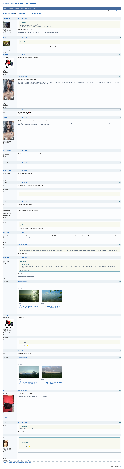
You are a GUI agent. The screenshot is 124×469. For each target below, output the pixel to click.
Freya (5, 76)
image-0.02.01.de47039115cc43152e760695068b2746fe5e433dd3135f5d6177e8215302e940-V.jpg (29, 306)
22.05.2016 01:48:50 (22, 117)
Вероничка (6, 18)
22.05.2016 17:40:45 (22, 182)
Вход (33, 8)
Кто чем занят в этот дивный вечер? (28, 13)
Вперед (27, 15)
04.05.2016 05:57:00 (22, 18)
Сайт (6, 417)
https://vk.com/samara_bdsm (16, 6)
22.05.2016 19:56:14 (22, 208)
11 (16, 15)
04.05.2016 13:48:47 (22, 37)
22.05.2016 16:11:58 (22, 150)
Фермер (5, 54)
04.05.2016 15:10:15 (22, 54)
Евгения (5, 391)
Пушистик (6, 435)
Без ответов (118, 10)
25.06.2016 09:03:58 (22, 422)
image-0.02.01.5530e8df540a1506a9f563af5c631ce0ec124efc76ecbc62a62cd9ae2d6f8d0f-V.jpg (52, 382)
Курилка (12, 13)
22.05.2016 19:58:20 (22, 220)
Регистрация (28, 8)
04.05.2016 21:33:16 (22, 109)
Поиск (22, 8)
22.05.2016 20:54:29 (22, 232)
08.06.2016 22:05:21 (22, 314)
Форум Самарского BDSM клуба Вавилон (19, 3)
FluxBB (119, 466)
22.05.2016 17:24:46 (22, 170)
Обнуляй (6, 232)
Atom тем (119, 464)
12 (18, 15)
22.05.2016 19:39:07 (22, 201)
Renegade (6, 208)
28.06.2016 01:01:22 (22, 435)
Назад (9, 15)
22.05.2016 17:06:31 (22, 162)
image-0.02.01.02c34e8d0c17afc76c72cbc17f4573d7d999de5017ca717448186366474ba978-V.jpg (52, 306)
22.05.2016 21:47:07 (22, 257)
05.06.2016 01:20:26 (22, 281)
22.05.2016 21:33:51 (22, 244)
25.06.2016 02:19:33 (22, 390)
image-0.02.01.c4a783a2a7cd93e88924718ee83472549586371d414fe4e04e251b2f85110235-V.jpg (29, 382)
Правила (17, 8)
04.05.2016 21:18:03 (22, 76)
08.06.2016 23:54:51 (22, 337)
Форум (4, 8)
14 (23, 15)
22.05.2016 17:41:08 (22, 189)
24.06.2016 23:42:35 (22, 357)
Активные (113, 10)
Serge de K (6, 37)
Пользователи (11, 8)
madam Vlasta (7, 150)
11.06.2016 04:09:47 (22, 350)
